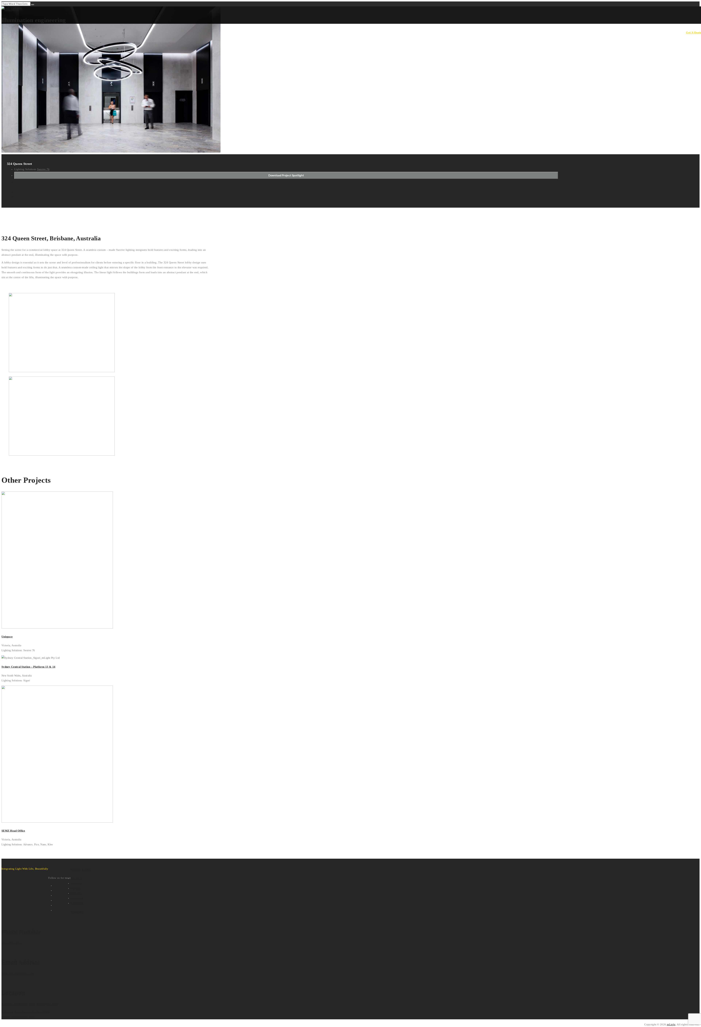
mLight (671, 1024)
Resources (644, 32)
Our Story (587, 32)
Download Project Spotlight (286, 175)
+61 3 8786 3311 (11, 943)
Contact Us (674, 32)
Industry (659, 32)
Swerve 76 (43, 169)
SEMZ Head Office (13, 830)
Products (629, 32)
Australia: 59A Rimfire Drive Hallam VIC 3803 (29, 1004)
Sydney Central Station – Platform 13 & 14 (28, 666)
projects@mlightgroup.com (17, 973)
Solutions (602, 32)
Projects (616, 32)
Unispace (7, 636)
